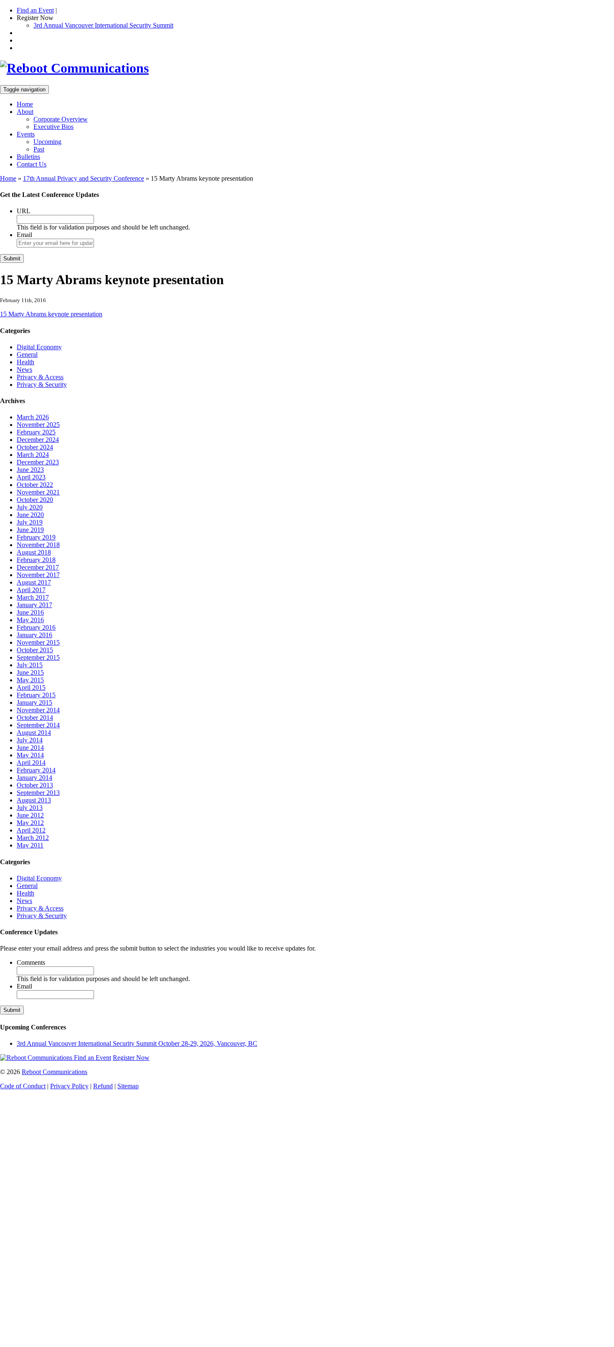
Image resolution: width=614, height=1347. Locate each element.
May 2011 (30, 845)
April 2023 (31, 477)
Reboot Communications (54, 1071)
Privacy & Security (42, 384)
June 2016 (30, 612)
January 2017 (34, 604)
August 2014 (34, 732)
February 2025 (36, 432)
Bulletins (28, 156)
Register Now (131, 1057)
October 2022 (35, 484)
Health (25, 362)
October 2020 (35, 499)
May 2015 (30, 680)
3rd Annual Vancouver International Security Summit (137, 1043)
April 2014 (31, 762)
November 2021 (38, 492)
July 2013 (30, 807)
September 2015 (38, 657)
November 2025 (38, 424)
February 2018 (36, 559)
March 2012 (33, 837)
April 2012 (31, 830)
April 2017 (31, 589)
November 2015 (38, 642)
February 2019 (36, 537)
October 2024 (35, 447)
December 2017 (38, 567)
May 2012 (30, 822)
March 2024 (33, 454)
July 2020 (30, 507)
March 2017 (33, 597)
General (27, 354)
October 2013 (35, 785)
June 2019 (30, 529)
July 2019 (30, 522)
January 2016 (34, 634)
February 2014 (36, 770)
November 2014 (38, 710)
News (24, 369)
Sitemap (128, 1086)
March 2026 (33, 417)
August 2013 (34, 800)
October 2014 (35, 717)
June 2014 (30, 747)
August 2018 (34, 552)
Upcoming (47, 141)
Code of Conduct (23, 1086)
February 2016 (36, 627)
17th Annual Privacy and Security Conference (83, 178)
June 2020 (30, 514)
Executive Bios (53, 126)
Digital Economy (39, 347)
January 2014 (34, 777)
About (25, 111)
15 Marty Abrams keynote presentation (51, 314)
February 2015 (36, 695)
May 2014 (30, 755)
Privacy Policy (69, 1086)
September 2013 (38, 792)
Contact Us (31, 164)
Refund (103, 1086)
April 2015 (31, 687)
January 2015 (34, 702)
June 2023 (30, 469)
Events (26, 134)
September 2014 (38, 725)
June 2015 (30, 672)
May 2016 (30, 619)
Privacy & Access (40, 377)
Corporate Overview (60, 119)
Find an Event (35, 10)
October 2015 (35, 649)
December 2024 (38, 439)
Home (25, 104)
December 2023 (38, 462)
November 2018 (38, 544)
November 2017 (38, 574)
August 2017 (34, 582)
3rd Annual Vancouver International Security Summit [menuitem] (103, 25)
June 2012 (30, 815)
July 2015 (30, 664)
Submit (11, 258)
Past (38, 149)
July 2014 (30, 740)
